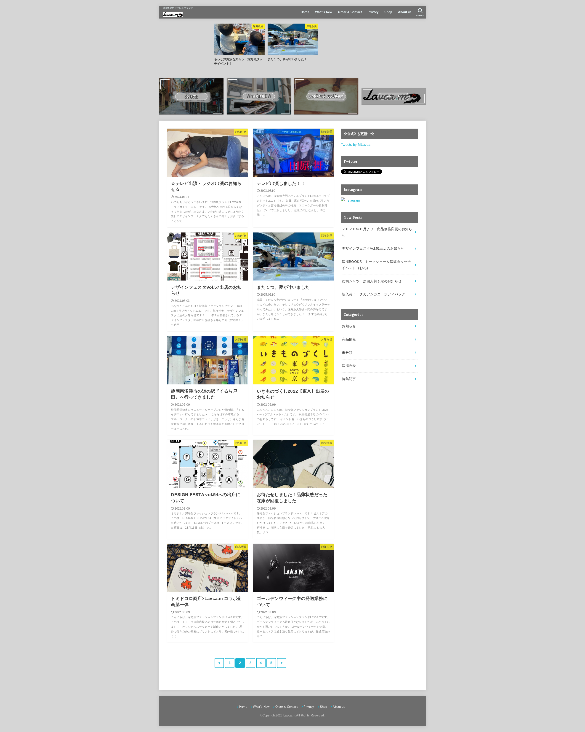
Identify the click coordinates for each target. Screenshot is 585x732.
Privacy (373, 12)
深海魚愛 (349, 365)
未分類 (347, 352)
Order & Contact (350, 12)
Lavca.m (289, 715)
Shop (388, 12)
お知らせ (349, 326)
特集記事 (349, 379)
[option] (239, 45)
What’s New (323, 12)
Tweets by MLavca (355, 144)
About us (404, 12)
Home (305, 12)
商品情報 (349, 339)
